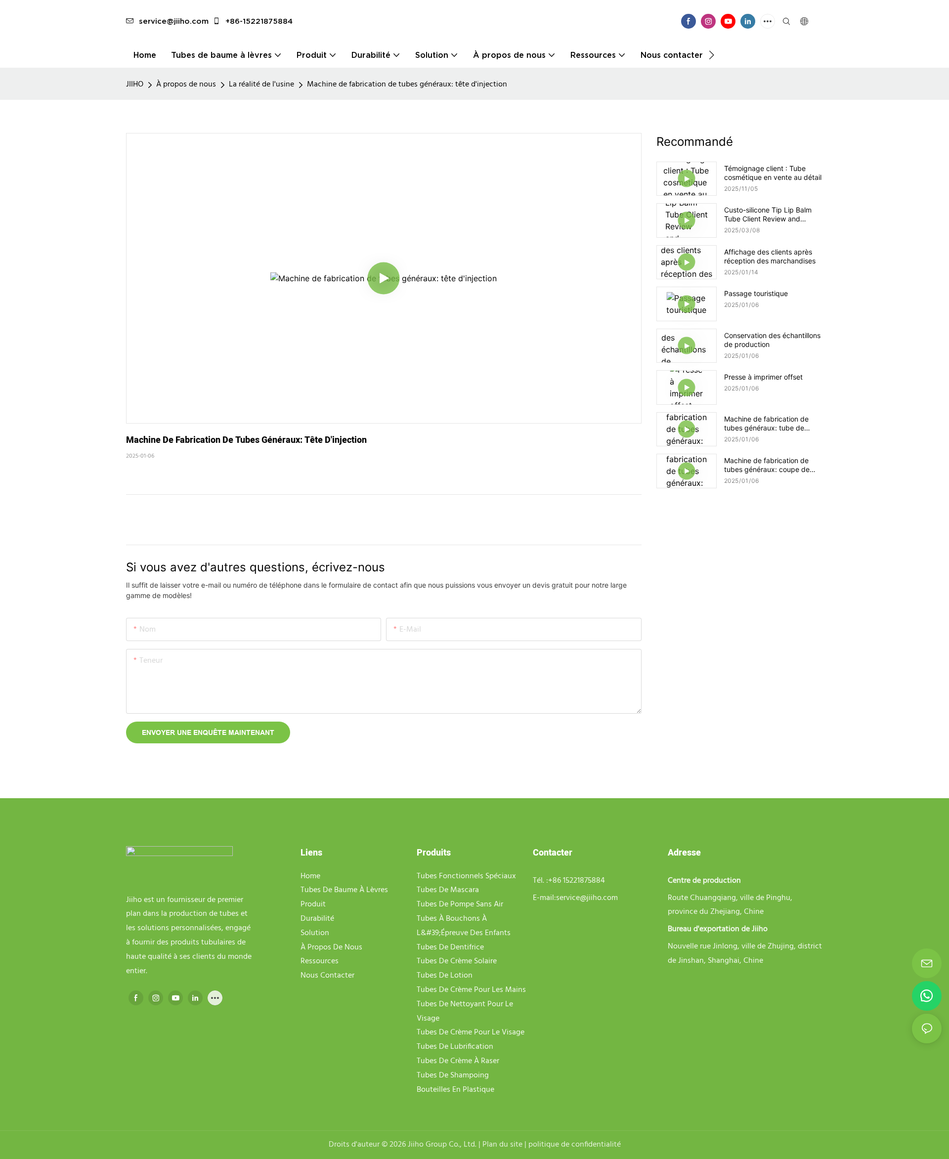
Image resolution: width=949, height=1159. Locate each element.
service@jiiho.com (174, 21)
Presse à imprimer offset (763, 377)
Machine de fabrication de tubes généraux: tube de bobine (766, 423)
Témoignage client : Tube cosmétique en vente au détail (772, 172)
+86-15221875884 (258, 21)
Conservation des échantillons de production (772, 339)
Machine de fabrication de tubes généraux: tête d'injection (407, 84)
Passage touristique (756, 293)
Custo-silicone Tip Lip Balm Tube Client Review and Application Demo (768, 214)
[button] (711, 54)
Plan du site (501, 1144)
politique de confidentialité (573, 1144)
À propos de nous (186, 84)
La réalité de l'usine (261, 84)
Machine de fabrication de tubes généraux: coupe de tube (767, 465)
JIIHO (134, 84)
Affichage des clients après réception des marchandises (770, 256)
